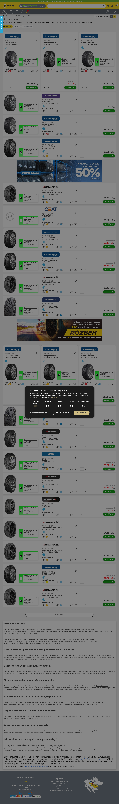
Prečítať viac (56, 397)
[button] (38, 413)
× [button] (91, 388)
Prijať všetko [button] (81, 413)
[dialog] (59, 402)
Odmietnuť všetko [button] (62, 413)
